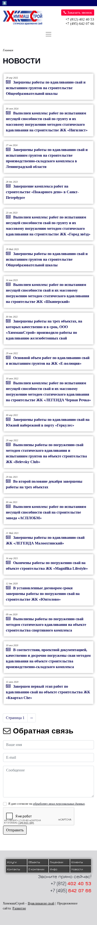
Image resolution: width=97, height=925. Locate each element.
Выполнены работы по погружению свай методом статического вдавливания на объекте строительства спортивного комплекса (46, 624)
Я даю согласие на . (46, 803)
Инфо (53, 869)
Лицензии (56, 862)
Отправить (15, 830)
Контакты (13, 869)
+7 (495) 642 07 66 (79, 23)
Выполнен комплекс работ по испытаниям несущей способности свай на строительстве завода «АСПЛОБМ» (46, 512)
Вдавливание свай (41, 903)
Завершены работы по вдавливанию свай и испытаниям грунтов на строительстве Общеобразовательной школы (47, 259)
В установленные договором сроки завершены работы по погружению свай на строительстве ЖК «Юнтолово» (43, 593)
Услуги (11, 862)
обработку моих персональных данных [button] (59, 803)
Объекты (34, 862)
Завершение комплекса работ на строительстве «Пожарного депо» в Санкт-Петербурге (42, 192)
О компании (36, 869)
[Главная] (25, 18)
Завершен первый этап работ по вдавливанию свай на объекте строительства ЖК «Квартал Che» (48, 692)
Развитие (19, 908)
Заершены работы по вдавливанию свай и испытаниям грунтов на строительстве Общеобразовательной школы (45, 88)
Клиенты (77, 862)
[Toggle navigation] (48, 34)
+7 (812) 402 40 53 (79, 19)
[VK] (4, 3)
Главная (8, 50)
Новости (77, 869)
